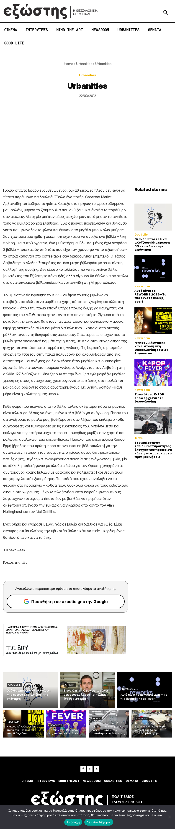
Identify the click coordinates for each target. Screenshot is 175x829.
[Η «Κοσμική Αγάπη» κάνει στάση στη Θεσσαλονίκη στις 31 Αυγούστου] (153, 320)
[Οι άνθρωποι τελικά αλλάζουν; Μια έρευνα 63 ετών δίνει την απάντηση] (153, 217)
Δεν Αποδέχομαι (99, 822)
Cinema (69, 685)
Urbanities (84, 64)
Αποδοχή (73, 822)
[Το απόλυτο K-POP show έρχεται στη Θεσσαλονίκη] (153, 372)
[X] (96, 769)
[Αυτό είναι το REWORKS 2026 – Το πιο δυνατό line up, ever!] (153, 268)
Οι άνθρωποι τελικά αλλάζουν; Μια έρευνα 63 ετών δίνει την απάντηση (152, 244)
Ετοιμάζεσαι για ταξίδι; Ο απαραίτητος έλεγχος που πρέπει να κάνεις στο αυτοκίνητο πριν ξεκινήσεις (153, 450)
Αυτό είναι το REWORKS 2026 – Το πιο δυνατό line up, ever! (150, 296)
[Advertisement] (87, 153)
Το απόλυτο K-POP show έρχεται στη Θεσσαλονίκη (149, 397)
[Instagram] (90, 769)
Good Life (141, 234)
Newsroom (142, 286)
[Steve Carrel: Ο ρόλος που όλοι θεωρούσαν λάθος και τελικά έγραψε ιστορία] (87, 690)
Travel (138, 438)
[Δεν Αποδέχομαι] (169, 817)
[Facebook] (83, 769)
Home (68, 64)
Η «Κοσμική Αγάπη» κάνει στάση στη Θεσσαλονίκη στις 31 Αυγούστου (151, 348)
